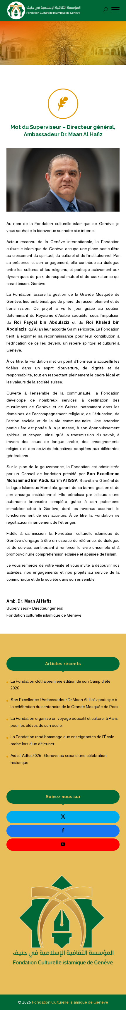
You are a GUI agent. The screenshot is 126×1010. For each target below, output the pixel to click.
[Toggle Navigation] (115, 11)
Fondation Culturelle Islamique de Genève (70, 1002)
